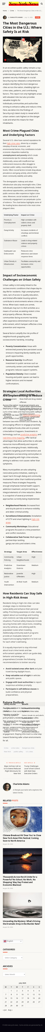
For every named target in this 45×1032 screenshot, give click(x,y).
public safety (18, 752)
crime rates (15, 748)
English (9, 941)
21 (6, 1002)
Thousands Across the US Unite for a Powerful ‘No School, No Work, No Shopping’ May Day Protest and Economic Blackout (20, 881)
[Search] (41, 3)
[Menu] (3, 3)
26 (34, 1002)
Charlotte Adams (16, 17)
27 (39, 1002)
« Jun (5, 1010)
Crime (37, 17)
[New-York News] (24, 4)
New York (7, 752)
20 (39, 998)
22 (11, 1002)
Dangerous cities (28, 748)
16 (17, 998)
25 (28, 1002)
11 (28, 994)
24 (22, 1002)
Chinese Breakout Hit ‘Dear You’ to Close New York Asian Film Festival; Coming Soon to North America (22, 838)
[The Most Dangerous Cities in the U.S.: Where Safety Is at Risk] (22, 49)
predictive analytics (29, 434)
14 (6, 998)
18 (28, 998)
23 (17, 1002)
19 (34, 998)
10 (22, 994)
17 (22, 998)
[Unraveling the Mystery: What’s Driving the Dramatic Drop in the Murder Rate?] (22, 905)
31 (22, 1006)
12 (34, 994)
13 (39, 994)
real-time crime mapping (13, 437)
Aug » (10, 1010)
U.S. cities (29, 752)
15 (11, 998)
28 (6, 1006)
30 (17, 1006)
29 (11, 1006)
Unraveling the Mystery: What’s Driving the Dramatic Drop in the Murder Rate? (21, 922)
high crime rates (13, 143)
